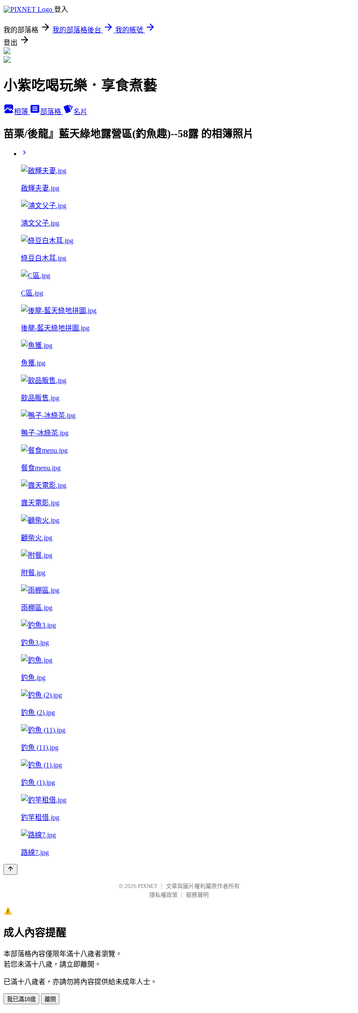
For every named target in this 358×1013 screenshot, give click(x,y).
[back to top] (10, 869)
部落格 (51, 111)
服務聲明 (197, 895)
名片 (80, 111)
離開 (50, 999)
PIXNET (148, 886)
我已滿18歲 (21, 999)
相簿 (22, 111)
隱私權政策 (163, 895)
